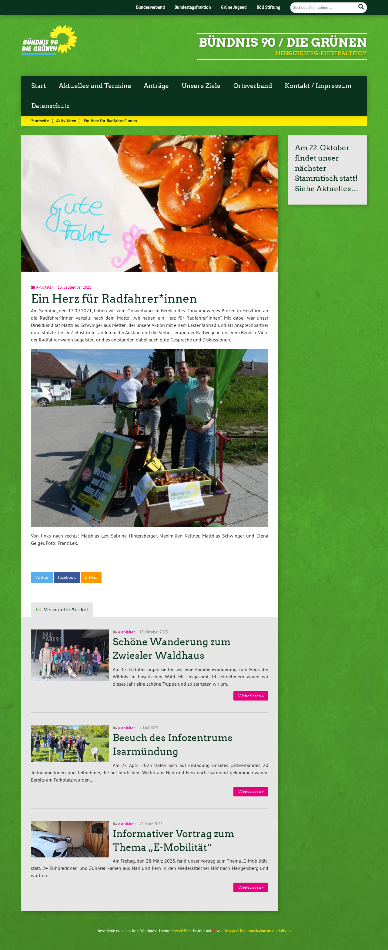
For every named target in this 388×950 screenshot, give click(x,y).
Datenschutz (50, 106)
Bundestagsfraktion (193, 7)
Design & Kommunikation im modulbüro (257, 930)
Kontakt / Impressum (318, 86)
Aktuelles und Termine (95, 86)
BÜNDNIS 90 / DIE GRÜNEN (283, 42)
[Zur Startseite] (49, 53)
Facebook (67, 577)
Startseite (40, 121)
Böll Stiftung (268, 7)
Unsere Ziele (201, 86)
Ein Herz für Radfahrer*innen (114, 298)
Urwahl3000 (181, 930)
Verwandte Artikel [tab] (66, 609)
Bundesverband (150, 7)
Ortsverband (252, 86)
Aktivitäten (66, 121)
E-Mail (91, 577)
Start (38, 86)
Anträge (156, 86)
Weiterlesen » (251, 696)
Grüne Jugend (234, 7)
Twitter (42, 577)
